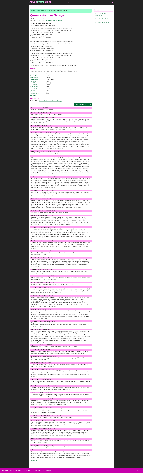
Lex (32, 108)
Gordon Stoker (34, 93)
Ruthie (33, 241)
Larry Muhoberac (35, 88)
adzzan (33, 190)
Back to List (33, 460)
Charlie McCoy (34, 76)
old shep (33, 112)
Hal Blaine (33, 83)
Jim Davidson (35, 407)
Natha (33, 215)
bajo (32, 198)
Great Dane (34, 321)
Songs (48, 10)
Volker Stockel (35, 251)
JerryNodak (34, 227)
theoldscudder (35, 151)
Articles (55, 2)
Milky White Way (36, 450)
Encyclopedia (70, 2)
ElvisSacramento (36, 356)
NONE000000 (35, 156)
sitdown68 (34, 210)
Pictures (63, 2)
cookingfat (34, 392)
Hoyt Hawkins (34, 90)
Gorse (33, 362)
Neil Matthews (34, 92)
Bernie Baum (49, 20)
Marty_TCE (34, 282)
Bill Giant (42, 20)
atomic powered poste (38, 415)
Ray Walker (33, 95)
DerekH (33, 445)
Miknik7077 (34, 438)
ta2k (32, 125)
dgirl (32, 345)
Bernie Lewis (34, 79)
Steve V (33, 117)
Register (107, 2)
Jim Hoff (33, 287)
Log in (112, 2)
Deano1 (33, 309)
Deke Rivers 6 (35, 386)
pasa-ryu (33, 257)
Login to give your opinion (83, 104)
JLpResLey (34, 177)
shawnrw (34, 399)
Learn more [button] (48, 470)
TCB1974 (33, 349)
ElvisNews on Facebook (102, 22)
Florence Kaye (57, 20)
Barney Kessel (34, 74)
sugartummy (35, 369)
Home (33, 10)
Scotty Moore (34, 77)
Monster (33, 329)
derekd (33, 269)
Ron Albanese (35, 132)
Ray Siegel (33, 81)
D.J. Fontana (34, 84)
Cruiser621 (34, 420)
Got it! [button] (138, 470)
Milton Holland (34, 86)
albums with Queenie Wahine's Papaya (50, 101)
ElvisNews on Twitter (101, 18)
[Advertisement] (103, 50)
